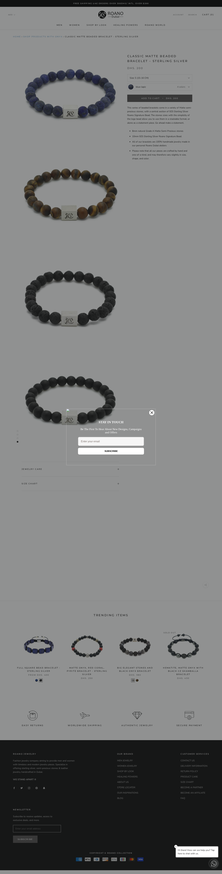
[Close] (152, 413)
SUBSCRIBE (111, 451)
